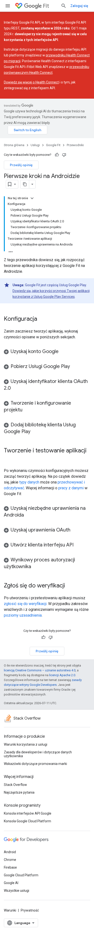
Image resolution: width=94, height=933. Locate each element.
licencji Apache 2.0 (62, 675)
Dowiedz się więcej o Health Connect (31, 82)
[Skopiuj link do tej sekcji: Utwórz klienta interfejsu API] (78, 545)
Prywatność (30, 910)
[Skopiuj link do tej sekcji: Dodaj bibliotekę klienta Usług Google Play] (35, 432)
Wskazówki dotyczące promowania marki (35, 764)
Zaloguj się (79, 6)
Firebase (10, 867)
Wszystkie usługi (16, 890)
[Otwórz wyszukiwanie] (64, 6)
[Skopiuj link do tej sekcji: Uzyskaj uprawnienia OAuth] (75, 530)
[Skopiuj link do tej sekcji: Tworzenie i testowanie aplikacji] (8, 459)
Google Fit (53, 145)
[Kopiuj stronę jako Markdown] (24, 184)
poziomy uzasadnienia (23, 615)
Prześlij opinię (21, 165)
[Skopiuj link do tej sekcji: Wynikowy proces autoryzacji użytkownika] (36, 567)
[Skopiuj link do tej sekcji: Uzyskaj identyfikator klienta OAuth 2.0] (15, 388)
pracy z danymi (71, 488)
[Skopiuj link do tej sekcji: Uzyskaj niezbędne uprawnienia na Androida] (29, 515)
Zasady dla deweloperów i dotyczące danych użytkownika (38, 754)
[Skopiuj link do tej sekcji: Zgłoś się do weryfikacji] (70, 586)
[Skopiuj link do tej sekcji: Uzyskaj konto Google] (63, 352)
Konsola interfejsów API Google (27, 813)
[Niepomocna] (64, 154)
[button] (47, 351)
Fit (46, 6)
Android (10, 852)
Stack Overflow (15, 785)
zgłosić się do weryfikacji (25, 603)
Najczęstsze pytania (19, 792)
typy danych (29, 482)
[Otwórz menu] (8, 6)
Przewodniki (75, 145)
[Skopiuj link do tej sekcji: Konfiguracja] (42, 319)
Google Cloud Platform (21, 875)
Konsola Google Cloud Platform (27, 821)
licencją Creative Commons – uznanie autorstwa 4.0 (39, 670)
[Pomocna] (56, 154)
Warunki (10, 910)
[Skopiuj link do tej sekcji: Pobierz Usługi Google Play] (75, 367)
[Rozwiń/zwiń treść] (32, 198)
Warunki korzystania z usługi (25, 744)
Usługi (35, 145)
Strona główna (14, 145)
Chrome (10, 860)
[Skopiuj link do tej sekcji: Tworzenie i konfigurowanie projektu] (27, 410)
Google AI (11, 883)
